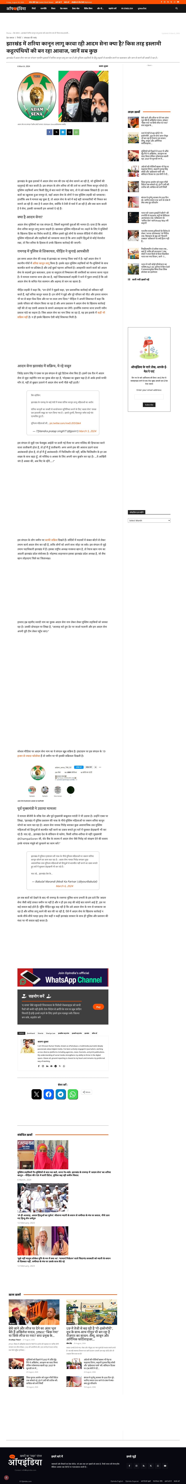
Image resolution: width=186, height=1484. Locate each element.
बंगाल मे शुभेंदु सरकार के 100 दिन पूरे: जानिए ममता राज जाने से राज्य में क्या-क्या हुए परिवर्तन (99, 1381)
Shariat (40, 1033)
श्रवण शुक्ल (103, 66)
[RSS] (168, 2)
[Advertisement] (79, 1412)
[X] (171, 2)
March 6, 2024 (64, 886)
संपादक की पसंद (30, 38)
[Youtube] (178, 2)
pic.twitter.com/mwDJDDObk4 (65, 423)
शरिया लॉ (94, 1033)
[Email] (70, 132)
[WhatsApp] (174, 2)
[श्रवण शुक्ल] (28, 1053)
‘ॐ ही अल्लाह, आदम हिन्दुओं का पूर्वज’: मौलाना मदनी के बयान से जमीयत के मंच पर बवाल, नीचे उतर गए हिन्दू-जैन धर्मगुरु (63, 1217)
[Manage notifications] (6, 1477)
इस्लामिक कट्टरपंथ (63, 1033)
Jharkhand (31, 1033)
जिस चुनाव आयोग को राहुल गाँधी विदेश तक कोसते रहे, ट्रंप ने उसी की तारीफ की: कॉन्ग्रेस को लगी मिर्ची (42, 1381)
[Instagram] (164, 2)
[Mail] (51, 1065)
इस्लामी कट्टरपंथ (77, 1033)
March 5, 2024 (87, 431)
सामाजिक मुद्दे (70, 1324)
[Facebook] (161, 2)
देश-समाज (16, 33)
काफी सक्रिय (51, 540)
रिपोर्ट (19, 38)
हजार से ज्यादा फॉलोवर (28, 756)
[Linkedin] (47, 1065)
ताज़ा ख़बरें (134, 112)
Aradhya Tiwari (15, 1340)
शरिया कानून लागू (41, 263)
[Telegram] (63, 132)
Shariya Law (50, 1033)
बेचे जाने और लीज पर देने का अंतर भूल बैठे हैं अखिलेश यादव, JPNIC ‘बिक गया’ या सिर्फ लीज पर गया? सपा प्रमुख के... (34, 1332)
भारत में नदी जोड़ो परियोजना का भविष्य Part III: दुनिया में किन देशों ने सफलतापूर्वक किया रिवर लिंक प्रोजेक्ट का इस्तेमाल (155, 268)
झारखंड (87, 1033)
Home (8, 33)
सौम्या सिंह (69, 1343)
